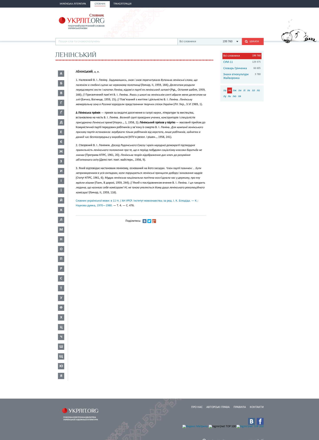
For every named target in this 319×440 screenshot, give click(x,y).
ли (240, 90)
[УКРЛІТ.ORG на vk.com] (251, 421)
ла (224, 90)
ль (229, 96)
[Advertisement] (213, 21)
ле (229, 90)
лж (235, 90)
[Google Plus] (154, 221)
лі (244, 90)
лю (234, 96)
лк (248, 90)
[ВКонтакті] (144, 221)
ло (258, 90)
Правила (239, 407)
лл (253, 90)
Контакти (257, 407)
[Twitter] (149, 221)
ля (239, 96)
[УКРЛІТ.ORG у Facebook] (260, 421)
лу (224, 96)
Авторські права (218, 407)
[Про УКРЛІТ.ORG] (299, 42)
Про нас (196, 407)
